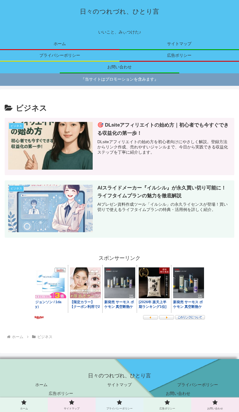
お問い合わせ (178, 393)
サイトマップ (119, 384)
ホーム (41, 384)
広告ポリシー (61, 393)
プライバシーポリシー (197, 384)
